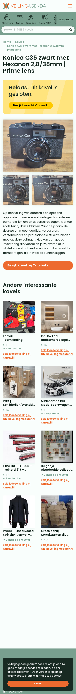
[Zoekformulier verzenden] (71, 29)
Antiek (19, 23)
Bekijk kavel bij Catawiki (31, 105)
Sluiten (38, 683)
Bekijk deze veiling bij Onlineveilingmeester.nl (57, 352)
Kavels (19, 42)
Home (7, 42)
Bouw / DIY (45, 23)
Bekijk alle (65, 19)
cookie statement (19, 672)
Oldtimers (7, 23)
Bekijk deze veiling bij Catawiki (17, 355)
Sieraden (31, 23)
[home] (24, 6)
